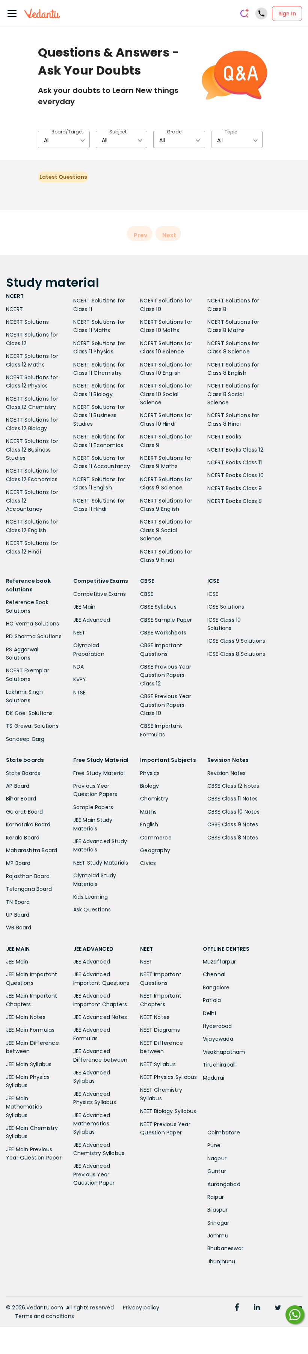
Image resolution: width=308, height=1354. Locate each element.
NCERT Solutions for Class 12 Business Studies (32, 449)
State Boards (23, 773)
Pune (214, 1145)
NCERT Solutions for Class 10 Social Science (166, 394)
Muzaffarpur (219, 961)
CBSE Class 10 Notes (233, 811)
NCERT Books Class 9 (234, 488)
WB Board (19, 927)
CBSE (146, 594)
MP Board (18, 863)
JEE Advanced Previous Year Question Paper (94, 1174)
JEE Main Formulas (30, 1030)
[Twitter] (278, 1308)
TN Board (18, 902)
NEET (79, 632)
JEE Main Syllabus (28, 1064)
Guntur (216, 1171)
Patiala (212, 1000)
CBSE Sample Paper (166, 620)
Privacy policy (141, 1307)
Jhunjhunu (221, 1261)
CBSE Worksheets (163, 632)
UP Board (18, 915)
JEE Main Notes (25, 1017)
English (149, 824)
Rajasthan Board (28, 876)
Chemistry (154, 798)
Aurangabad (223, 1184)
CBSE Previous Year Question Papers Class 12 (165, 675)
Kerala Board (22, 837)
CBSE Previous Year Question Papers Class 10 (165, 705)
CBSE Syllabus (158, 606)
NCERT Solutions (27, 322)
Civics (148, 863)
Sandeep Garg (25, 739)
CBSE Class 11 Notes (232, 798)
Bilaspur (217, 1209)
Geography (155, 850)
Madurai (213, 1078)
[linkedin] (257, 1308)
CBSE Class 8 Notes (232, 837)
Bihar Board (21, 798)
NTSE (79, 692)
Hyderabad (217, 1026)
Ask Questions (92, 909)
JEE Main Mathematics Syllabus (24, 1107)
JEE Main (84, 606)
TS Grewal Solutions (32, 726)
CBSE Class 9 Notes (232, 824)
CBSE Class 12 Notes (233, 786)
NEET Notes (154, 1017)
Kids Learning (90, 897)
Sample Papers (93, 807)
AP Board (18, 786)
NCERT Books (224, 436)
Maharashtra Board (31, 850)
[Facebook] (237, 1308)
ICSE (213, 594)
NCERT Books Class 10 (235, 475)
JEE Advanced (91, 620)
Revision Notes (226, 773)
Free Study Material (99, 773)
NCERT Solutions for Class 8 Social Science (233, 394)
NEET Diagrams (160, 1030)
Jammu (217, 1235)
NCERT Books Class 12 (235, 449)
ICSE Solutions (226, 606)
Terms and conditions (44, 1316)
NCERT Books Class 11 (234, 462)
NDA (78, 666)
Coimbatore (223, 1132)
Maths (148, 811)
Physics (150, 773)
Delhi (209, 1013)
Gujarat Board (24, 811)
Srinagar (218, 1223)
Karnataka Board (28, 824)
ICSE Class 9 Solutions (236, 641)
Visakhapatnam (224, 1052)
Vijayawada (218, 1039)
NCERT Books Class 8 (234, 501)
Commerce (156, 837)
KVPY (79, 679)
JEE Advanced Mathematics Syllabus (91, 1124)
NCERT (14, 309)
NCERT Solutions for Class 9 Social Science (166, 530)
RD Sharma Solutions (34, 636)
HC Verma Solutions (32, 623)
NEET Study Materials (100, 862)
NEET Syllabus (158, 1064)
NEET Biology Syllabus (168, 1111)
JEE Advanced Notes (100, 1017)
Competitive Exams (99, 594)
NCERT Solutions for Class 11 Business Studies (99, 415)
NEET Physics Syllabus (168, 1077)
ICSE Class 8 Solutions (236, 654)
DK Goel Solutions (29, 713)
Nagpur (216, 1158)
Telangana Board (29, 889)
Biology (149, 786)
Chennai (214, 974)
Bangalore (216, 987)
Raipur (215, 1197)
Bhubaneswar (225, 1248)
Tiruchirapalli (220, 1064)
